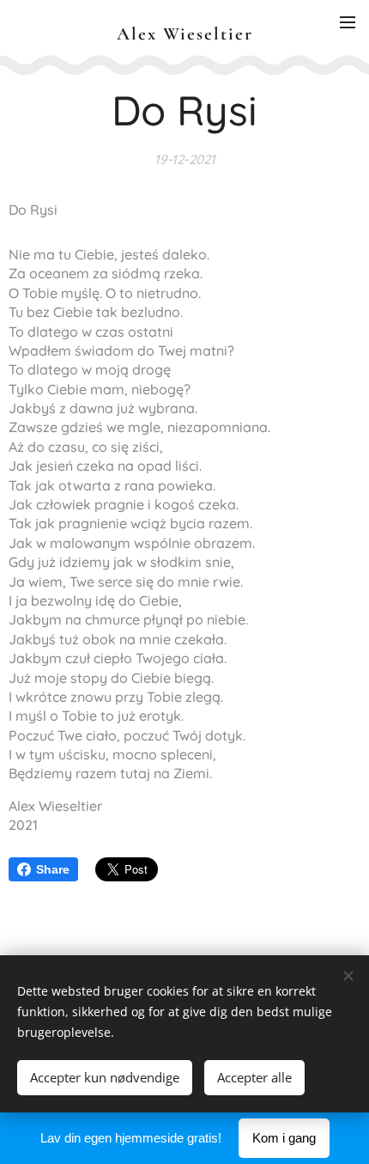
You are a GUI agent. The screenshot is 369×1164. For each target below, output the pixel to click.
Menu (347, 21)
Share (53, 869)
